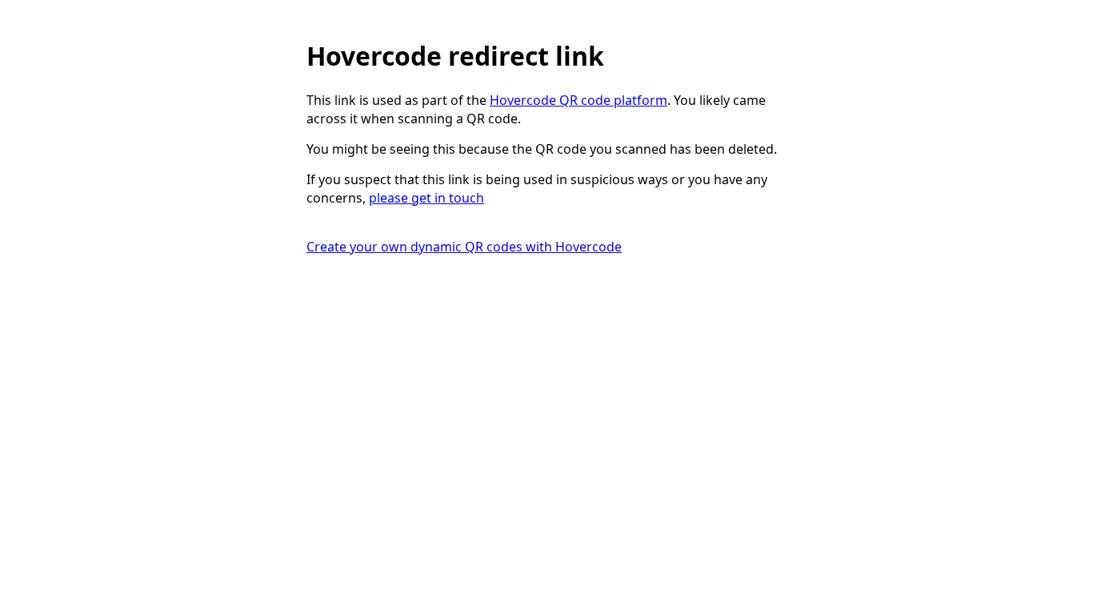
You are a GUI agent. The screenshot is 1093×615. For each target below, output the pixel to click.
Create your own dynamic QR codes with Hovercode (464, 246)
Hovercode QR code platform (578, 100)
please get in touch (426, 198)
